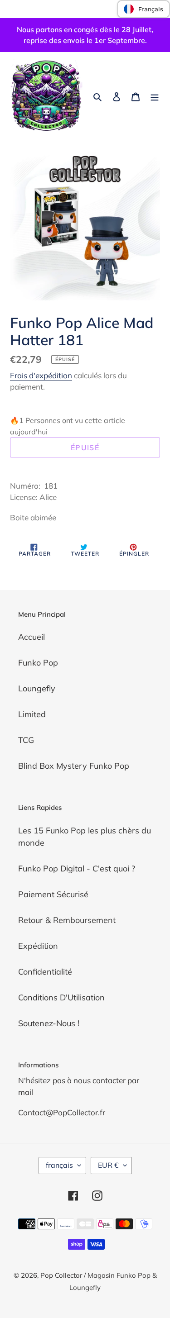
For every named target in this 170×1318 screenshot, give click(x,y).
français (59, 1165)
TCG (26, 740)
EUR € (108, 1165)
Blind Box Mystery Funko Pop (73, 766)
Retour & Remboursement (67, 920)
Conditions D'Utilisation (61, 997)
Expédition (38, 946)
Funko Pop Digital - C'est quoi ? (76, 868)
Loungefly (36, 688)
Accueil (31, 637)
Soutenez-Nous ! (48, 1023)
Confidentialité (45, 971)
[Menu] (154, 96)
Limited (32, 714)
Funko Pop (38, 662)
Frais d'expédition (41, 375)
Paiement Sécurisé (53, 894)
